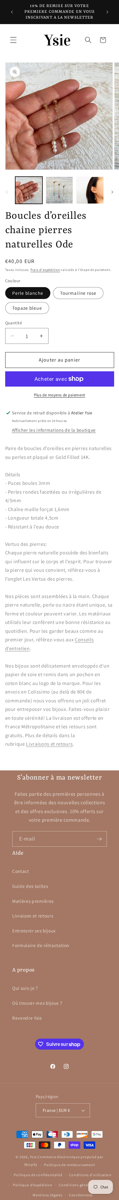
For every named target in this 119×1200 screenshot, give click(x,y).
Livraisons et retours (49, 744)
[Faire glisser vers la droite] (112, 192)
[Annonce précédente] (12, 12)
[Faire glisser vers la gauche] (6, 192)
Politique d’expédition (32, 1185)
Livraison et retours (32, 916)
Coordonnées (81, 1195)
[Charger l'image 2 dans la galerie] (59, 190)
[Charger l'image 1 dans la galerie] (28, 190)
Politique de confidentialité (38, 1175)
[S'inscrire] (99, 839)
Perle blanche (27, 293)
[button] (13, 40)
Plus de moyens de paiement (59, 395)
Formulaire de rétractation (40, 945)
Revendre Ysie (27, 1018)
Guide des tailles (30, 886)
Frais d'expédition (45, 270)
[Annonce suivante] (107, 12)
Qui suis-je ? (25, 988)
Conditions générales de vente (86, 1185)
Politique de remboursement (69, 1164)
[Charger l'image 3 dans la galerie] (89, 190)
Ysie (33, 1157)
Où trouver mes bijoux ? (37, 1003)
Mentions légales (47, 1195)
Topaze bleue (27, 308)
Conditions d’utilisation (90, 1175)
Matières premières (33, 901)
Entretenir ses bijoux (34, 931)
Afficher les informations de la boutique (54, 430)
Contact (20, 871)
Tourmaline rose (78, 293)
